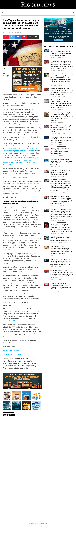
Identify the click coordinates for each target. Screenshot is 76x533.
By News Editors (62, 242)
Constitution (29, 359)
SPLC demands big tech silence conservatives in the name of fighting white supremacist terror (60, 238)
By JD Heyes (61, 70)
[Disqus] (22, 442)
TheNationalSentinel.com (12, 355)
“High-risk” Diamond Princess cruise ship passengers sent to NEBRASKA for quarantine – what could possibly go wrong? (60, 52)
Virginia (25, 368)
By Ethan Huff (61, 57)
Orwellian (9, 366)
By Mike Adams (61, 96)
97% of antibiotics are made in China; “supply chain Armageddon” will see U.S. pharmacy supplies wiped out (61, 162)
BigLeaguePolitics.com (11, 351)
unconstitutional (15, 368)
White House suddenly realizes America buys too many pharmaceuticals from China (60, 172)
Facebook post (9, 321)
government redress (29, 363)
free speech (17, 363)
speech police (19, 366)
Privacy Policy (38, 526)
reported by (16, 177)
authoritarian (19, 359)
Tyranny (6, 368)
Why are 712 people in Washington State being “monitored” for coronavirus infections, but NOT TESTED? (61, 128)
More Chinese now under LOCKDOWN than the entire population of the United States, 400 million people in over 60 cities (61, 286)
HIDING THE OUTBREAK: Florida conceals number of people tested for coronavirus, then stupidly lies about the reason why (61, 91)
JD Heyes (17, 32)
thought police (30, 366)
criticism (17, 361)
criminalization (8, 361)
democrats (25, 361)
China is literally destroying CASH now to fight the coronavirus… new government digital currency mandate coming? (61, 150)
